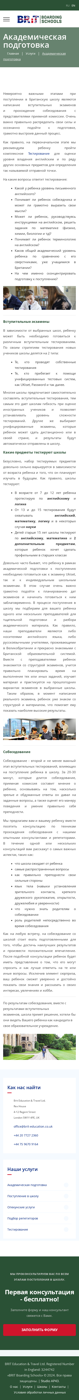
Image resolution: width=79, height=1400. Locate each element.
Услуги (30, 53)
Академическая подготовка (27, 1185)
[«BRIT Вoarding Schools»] (39, 19)
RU (68, 5)
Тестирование (39, 153)
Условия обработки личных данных (40, 1392)
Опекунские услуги (21, 1207)
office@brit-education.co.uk (33, 1126)
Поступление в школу (23, 1196)
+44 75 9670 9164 (26, 1144)
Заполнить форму (39, 1329)
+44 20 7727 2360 (26, 1135)
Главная (12, 53)
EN (73, 5)
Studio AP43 (50, 1381)
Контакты (59, 1387)
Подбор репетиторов (22, 1218)
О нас (14, 1387)
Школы (42, 1387)
